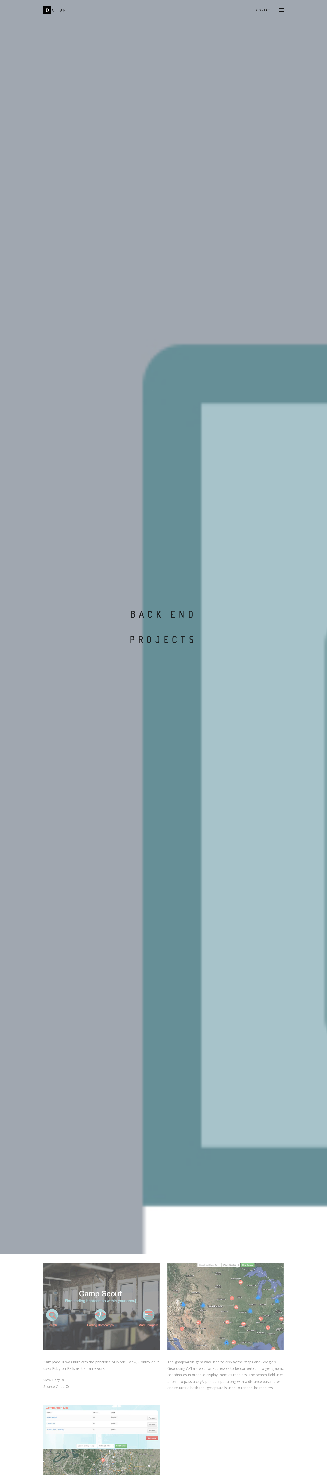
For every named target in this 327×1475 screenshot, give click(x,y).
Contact (264, 10)
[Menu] (281, 10)
